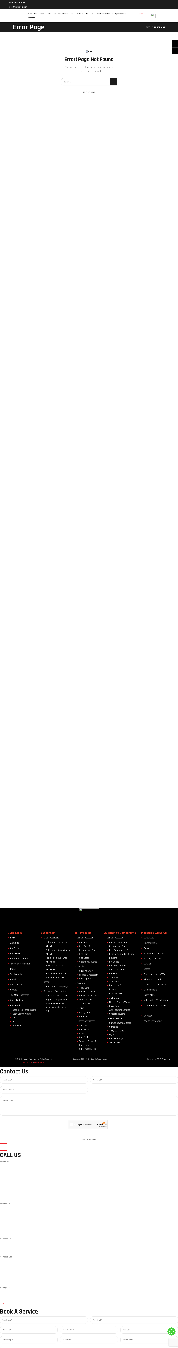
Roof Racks (84, 1029)
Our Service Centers (19, 958)
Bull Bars (83, 942)
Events (13, 968)
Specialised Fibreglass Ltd (24, 1009)
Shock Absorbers (51, 937)
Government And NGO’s (154, 974)
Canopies (113, 1026)
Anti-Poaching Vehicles (119, 1009)
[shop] (153, 16)
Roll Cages (114, 961)
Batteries (83, 1016)
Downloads (15, 979)
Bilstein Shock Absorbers (57, 973)
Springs (47, 981)
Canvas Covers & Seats (120, 1022)
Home (13, 937)
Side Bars (83, 954)
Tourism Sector (150, 942)
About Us (14, 942)
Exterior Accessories (86, 1020)
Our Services (15, 953)
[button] (152, 4)
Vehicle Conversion (115, 993)
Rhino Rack (18, 1025)
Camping (81, 966)
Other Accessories (87, 1048)
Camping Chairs (86, 970)
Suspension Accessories (55, 991)
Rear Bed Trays (116, 1038)
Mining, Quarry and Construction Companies (155, 982)
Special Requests (117, 1013)
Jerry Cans (84, 987)
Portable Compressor (89, 991)
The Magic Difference (19, 994)
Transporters (149, 948)
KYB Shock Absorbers (56, 977)
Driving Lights (85, 1012)
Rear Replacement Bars (120, 950)
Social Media (16, 984)
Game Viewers (115, 1006)
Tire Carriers (114, 1042)
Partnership (15, 1005)
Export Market (150, 994)
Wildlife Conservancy (153, 1020)
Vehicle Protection (85, 937)
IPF (14, 1021)
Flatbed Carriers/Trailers (120, 1002)
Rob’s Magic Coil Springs (57, 986)
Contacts (14, 989)
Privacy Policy (28, 1062)
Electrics (80, 1007)
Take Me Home (89, 92)
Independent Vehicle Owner (156, 1000)
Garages (147, 963)
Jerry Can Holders (117, 1030)
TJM (14, 1017)
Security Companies (153, 958)
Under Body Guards (88, 961)
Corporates (149, 937)
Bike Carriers (85, 1037)
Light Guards (115, 1034)
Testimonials (16, 974)
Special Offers (16, 1000)
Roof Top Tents (86, 978)
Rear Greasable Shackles (57, 995)
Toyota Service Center (20, 963)
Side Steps (84, 957)
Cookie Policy (39, 1062)
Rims (81, 1033)
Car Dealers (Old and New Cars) (155, 1008)
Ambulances (115, 998)
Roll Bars (113, 973)
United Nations (150, 989)
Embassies (149, 1015)
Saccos (147, 968)
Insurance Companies (154, 953)
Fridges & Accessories (89, 974)
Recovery (81, 983)
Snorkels (83, 1025)
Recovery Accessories (89, 995)
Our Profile (15, 948)
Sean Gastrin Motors (22, 1013)
